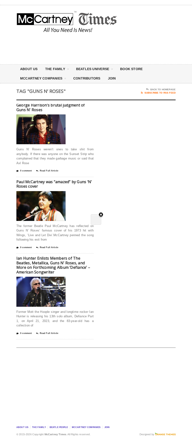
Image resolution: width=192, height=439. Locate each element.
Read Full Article (49, 171)
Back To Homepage (163, 89)
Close (100, 215)
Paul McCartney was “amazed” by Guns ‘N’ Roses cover (54, 184)
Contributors (86, 78)
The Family (55, 69)
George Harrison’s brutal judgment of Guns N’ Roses (50, 107)
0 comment (26, 171)
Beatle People (59, 427)
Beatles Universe (92, 69)
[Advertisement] (135, 48)
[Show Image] (35, 118)
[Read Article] (47, 118)
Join (112, 78)
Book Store (131, 69)
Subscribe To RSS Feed (160, 92)
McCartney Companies (86, 427)
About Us (29, 69)
